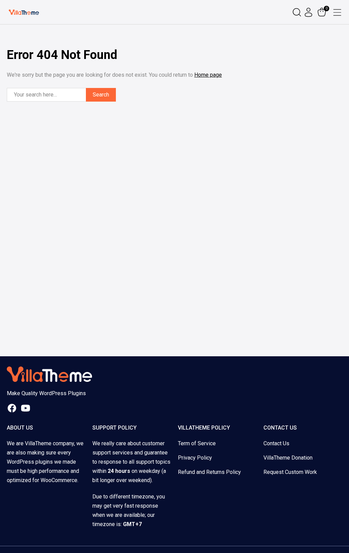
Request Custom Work (290, 472)
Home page (208, 75)
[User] (309, 12)
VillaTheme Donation (288, 457)
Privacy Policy (195, 457)
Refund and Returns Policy (209, 472)
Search (101, 94)
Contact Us (276, 443)
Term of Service (197, 443)
